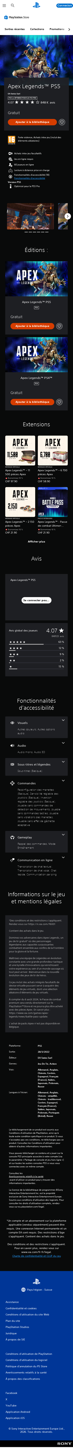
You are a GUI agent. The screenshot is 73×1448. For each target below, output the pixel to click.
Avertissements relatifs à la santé (26, 1176)
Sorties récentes (15, 29)
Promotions (57, 29)
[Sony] (64, 1446)
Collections (37, 29)
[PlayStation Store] (17, 17)
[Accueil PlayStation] (36, 5)
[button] (29, 178)
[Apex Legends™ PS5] (30, 216)
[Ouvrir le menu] (4, 5)
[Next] (68, 216)
